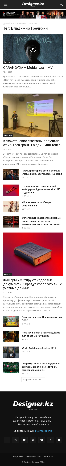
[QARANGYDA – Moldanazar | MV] (33, 49)
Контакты (48, 456)
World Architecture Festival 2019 (39, 348)
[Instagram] (15, 440)
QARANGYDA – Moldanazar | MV (28, 68)
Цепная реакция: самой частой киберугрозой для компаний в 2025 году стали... (41, 189)
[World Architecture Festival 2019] (11, 352)
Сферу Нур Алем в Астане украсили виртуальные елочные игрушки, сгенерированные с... (41, 366)
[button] (5, 4)
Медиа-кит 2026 (33, 456)
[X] (33, 440)
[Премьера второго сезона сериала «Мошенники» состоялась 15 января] (11, 174)
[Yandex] (50, 440)
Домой (6, 23)
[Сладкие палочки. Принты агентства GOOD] (11, 321)
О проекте (18, 456)
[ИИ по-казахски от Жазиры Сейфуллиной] (11, 206)
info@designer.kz (43, 430)
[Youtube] (59, 440)
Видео (7, 62)
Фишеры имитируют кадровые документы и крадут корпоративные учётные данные (32, 284)
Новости (7, 274)
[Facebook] (7, 440)
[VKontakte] (41, 440)
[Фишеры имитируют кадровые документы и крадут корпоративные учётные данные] (33, 254)
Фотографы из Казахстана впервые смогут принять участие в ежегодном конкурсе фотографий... (42, 221)
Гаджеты (8, 135)
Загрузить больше (32, 379)
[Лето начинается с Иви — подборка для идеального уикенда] (11, 336)
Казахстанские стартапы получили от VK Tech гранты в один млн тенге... (33, 143)
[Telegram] (24, 440)
